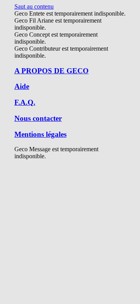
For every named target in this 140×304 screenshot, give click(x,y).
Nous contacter (38, 118)
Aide (21, 86)
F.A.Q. (24, 102)
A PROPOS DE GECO (51, 71)
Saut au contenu (34, 6)
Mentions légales (40, 134)
